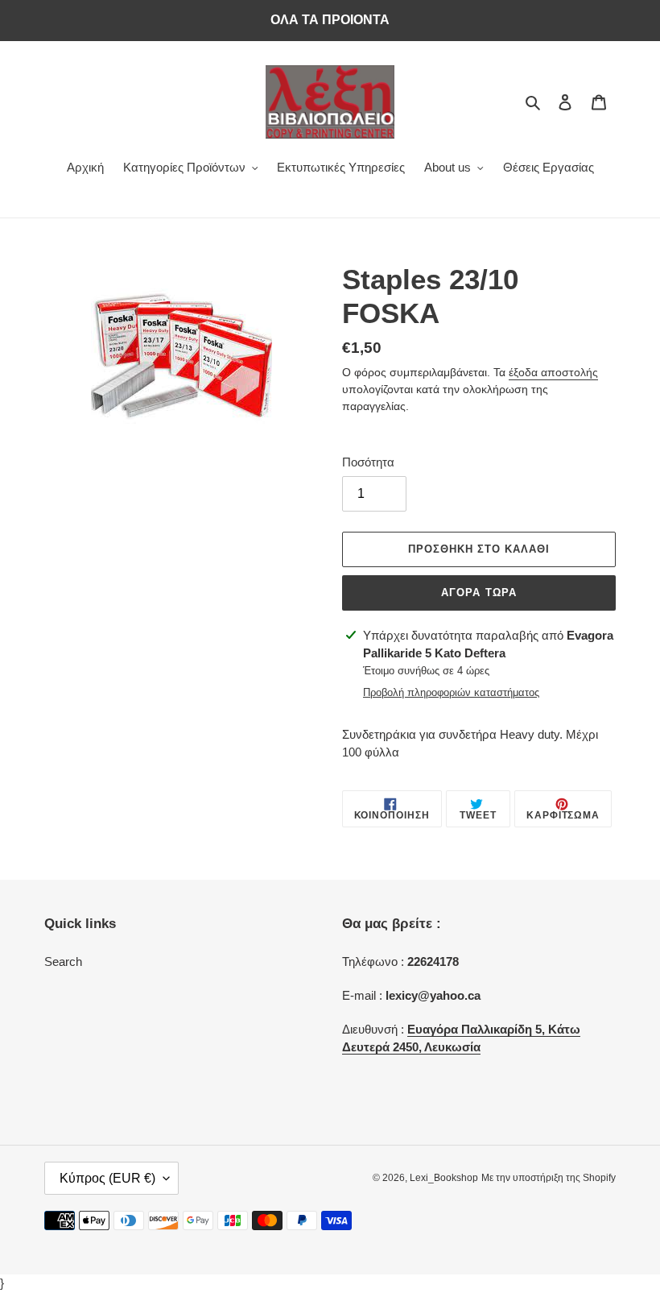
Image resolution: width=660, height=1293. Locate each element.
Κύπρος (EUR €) (107, 1178)
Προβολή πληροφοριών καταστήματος (451, 692)
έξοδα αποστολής (553, 372)
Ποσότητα (368, 462)
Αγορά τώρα (478, 592)
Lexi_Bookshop (444, 1177)
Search (63, 961)
